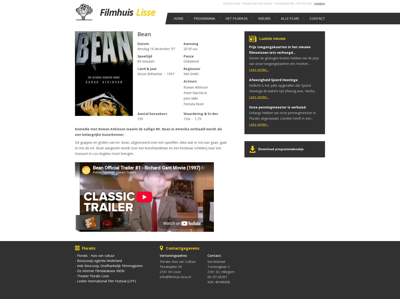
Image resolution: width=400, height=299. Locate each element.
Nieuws (264, 18)
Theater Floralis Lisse (93, 276)
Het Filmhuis (236, 18)
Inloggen (319, 3)
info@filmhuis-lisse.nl (175, 277)
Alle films (290, 18)
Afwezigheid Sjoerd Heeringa (273, 80)
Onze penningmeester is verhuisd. (277, 107)
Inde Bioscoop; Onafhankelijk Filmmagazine (110, 266)
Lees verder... (259, 69)
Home (178, 18)
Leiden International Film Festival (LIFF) (106, 281)
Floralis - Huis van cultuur (96, 255)
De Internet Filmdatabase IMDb (101, 271)
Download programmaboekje (281, 149)
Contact (317, 18)
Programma (204, 18)
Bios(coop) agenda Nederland (99, 260)
